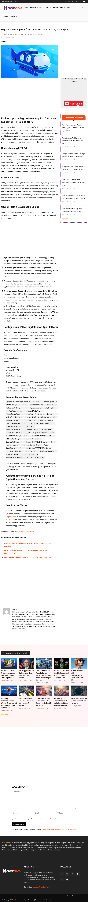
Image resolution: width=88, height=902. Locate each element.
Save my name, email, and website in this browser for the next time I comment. (40, 819)
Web (41, 8)
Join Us (78, 896)
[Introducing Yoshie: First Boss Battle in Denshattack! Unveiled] (26, 691)
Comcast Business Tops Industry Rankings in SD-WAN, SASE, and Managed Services (43, 675)
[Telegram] (76, 1)
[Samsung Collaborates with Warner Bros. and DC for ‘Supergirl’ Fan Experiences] (9, 691)
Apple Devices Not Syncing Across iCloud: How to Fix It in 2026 (72, 140)
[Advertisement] (29, 98)
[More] (50, 638)
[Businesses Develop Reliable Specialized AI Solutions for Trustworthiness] (61, 663)
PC (26, 8)
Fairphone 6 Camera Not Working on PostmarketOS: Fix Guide (73, 182)
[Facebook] (65, 1)
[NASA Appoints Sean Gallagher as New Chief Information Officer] (26, 663)
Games (5, 17)
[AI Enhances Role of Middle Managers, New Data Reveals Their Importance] (9, 663)
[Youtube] (84, 1)
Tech (47, 8)
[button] (83, 8)
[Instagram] (69, 1)
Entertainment (57, 8)
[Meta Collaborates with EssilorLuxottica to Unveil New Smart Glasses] (79, 663)
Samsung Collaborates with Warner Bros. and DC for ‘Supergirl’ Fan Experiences (9, 703)
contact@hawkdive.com (42, 887)
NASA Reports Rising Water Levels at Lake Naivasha (79, 701)
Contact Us (70, 896)
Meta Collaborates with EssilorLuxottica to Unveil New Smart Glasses (78, 675)
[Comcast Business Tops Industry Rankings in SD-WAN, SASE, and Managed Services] (44, 663)
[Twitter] (80, 1)
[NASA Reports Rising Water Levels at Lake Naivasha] (79, 691)
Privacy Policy (61, 896)
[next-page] (67, 219)
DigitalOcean (11, 516)
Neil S (5, 41)
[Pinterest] (72, 1)
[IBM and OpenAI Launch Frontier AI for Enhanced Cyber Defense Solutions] (61, 691)
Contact (14, 17)
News (68, 8)
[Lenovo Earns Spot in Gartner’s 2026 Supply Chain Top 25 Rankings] (44, 691)
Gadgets (33, 8)
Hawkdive (18, 900)
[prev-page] (63, 219)
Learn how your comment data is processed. (59, 830)
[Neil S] (6, 619)
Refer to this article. (27, 531)
